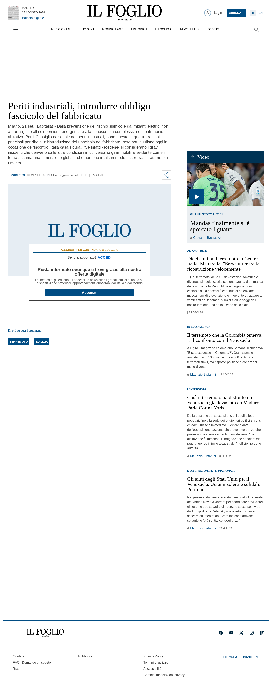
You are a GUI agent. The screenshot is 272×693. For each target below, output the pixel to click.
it (253, 13)
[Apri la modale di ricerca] (256, 29)
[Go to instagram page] (252, 633)
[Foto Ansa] (225, 184)
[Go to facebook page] (221, 633)
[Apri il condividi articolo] (166, 175)
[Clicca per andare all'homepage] (45, 633)
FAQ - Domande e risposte (32, 662)
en (261, 13)
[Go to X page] (241, 633)
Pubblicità (85, 656)
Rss (16, 668)
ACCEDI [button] (105, 257)
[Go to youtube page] (231, 633)
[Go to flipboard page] (262, 633)
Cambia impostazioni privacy (164, 675)
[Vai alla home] (124, 13)
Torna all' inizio (237, 657)
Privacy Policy (153, 656)
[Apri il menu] (16, 29)
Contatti (18, 656)
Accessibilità (152, 668)
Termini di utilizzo (155, 662)
